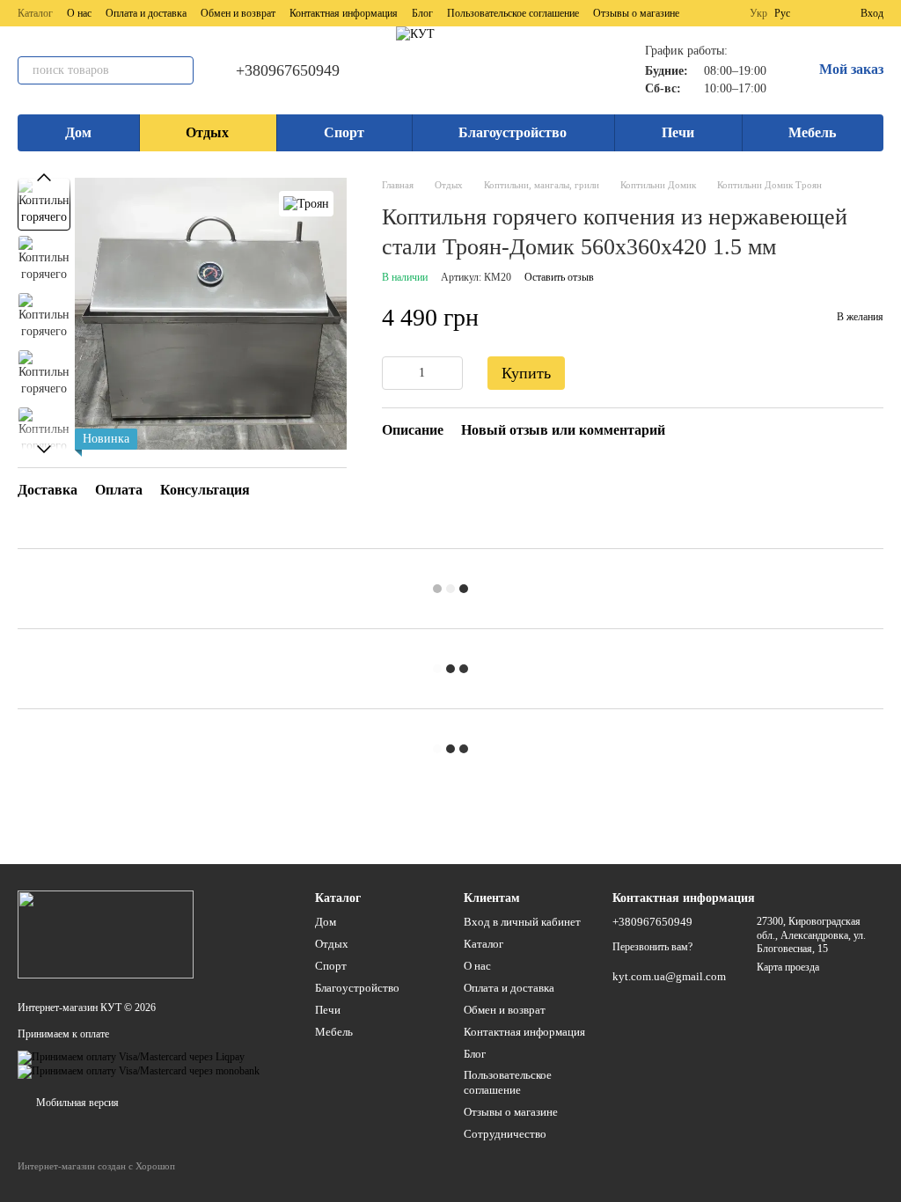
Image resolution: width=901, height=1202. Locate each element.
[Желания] (815, 13)
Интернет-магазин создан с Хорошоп (96, 1166)
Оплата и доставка (146, 13)
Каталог (35, 13)
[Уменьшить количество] (395, 373)
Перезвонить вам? (652, 947)
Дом (78, 132)
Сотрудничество (505, 1133)
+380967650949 (288, 70)
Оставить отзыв (559, 277)
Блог (422, 13)
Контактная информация (343, 13)
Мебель (812, 132)
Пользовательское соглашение (513, 13)
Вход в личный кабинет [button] (522, 921)
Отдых (207, 132)
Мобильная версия (76, 1102)
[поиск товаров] (179, 70)
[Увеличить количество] (449, 373)
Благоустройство (512, 132)
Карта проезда (788, 967)
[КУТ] (106, 933)
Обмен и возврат (238, 13)
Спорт (344, 132)
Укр (758, 13)
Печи (678, 132)
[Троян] (306, 203)
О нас (79, 13)
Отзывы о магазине (636, 13)
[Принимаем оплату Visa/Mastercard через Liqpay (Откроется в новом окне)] (131, 1057)
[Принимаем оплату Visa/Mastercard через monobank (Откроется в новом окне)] (139, 1071)
